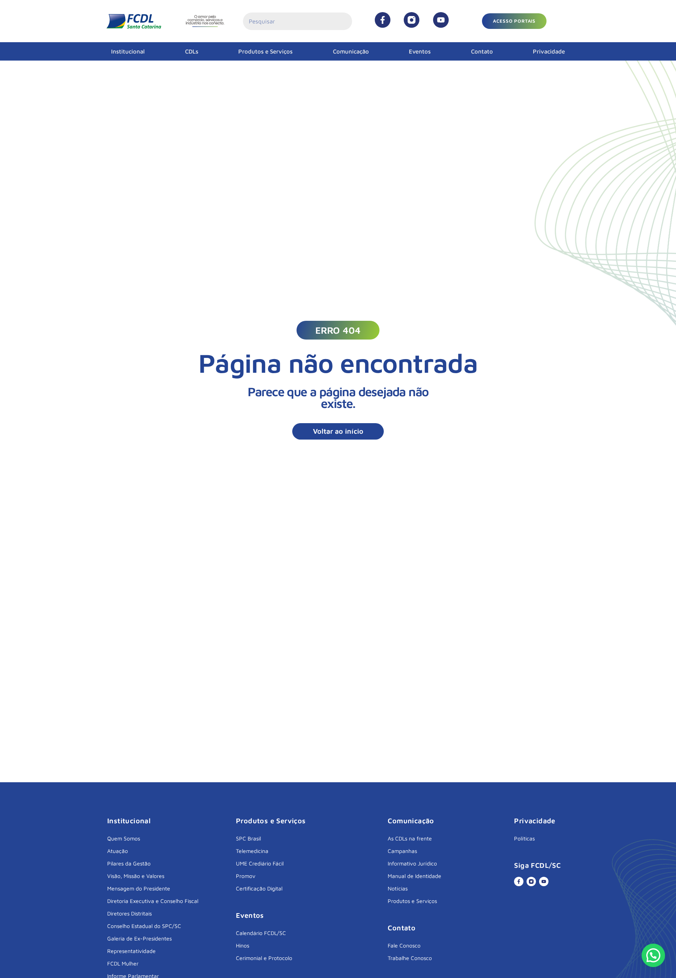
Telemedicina (252, 850)
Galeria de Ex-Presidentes (139, 938)
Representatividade (131, 951)
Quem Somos (123, 838)
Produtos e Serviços (265, 51)
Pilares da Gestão (129, 863)
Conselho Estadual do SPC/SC (144, 926)
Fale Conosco (404, 945)
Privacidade (549, 51)
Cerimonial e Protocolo (264, 958)
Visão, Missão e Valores (135, 876)
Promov (245, 876)
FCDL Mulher (122, 963)
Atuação (117, 850)
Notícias (398, 888)
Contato (482, 51)
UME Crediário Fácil (260, 863)
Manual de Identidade (414, 876)
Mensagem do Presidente (138, 888)
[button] (514, 21)
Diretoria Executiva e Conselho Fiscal (152, 901)
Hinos (242, 945)
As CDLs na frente (410, 838)
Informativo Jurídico (412, 863)
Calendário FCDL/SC (261, 933)
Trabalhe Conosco (410, 958)
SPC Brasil (248, 838)
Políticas (524, 838)
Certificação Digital (259, 888)
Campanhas (402, 850)
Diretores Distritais (129, 913)
